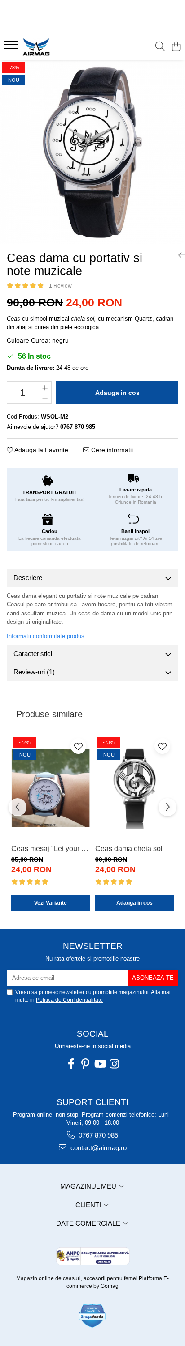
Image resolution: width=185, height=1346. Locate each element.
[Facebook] (71, 1064)
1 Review (60, 286)
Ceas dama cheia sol (129, 848)
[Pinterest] (85, 1064)
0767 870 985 (97, 1135)
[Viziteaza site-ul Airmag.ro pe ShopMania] (92, 1316)
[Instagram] (114, 1064)
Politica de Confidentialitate (69, 1000)
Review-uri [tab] (34, 672)
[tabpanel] (92, 152)
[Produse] (12, 47)
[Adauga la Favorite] (78, 746)
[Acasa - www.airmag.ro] (58, 47)
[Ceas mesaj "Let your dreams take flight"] (50, 787)
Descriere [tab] (27, 577)
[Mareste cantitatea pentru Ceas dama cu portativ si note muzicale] (45, 387)
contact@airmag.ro (98, 1147)
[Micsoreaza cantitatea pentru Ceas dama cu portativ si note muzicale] (45, 398)
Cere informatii (111, 449)
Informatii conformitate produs (45, 636)
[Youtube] (99, 1064)
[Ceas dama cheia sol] (134, 787)
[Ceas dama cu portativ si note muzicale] (92, 152)
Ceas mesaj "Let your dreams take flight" (50, 848)
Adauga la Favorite (40, 449)
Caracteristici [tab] (32, 653)
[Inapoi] (178, 255)
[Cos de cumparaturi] (176, 47)
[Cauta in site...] (160, 47)
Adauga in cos (117, 392)
